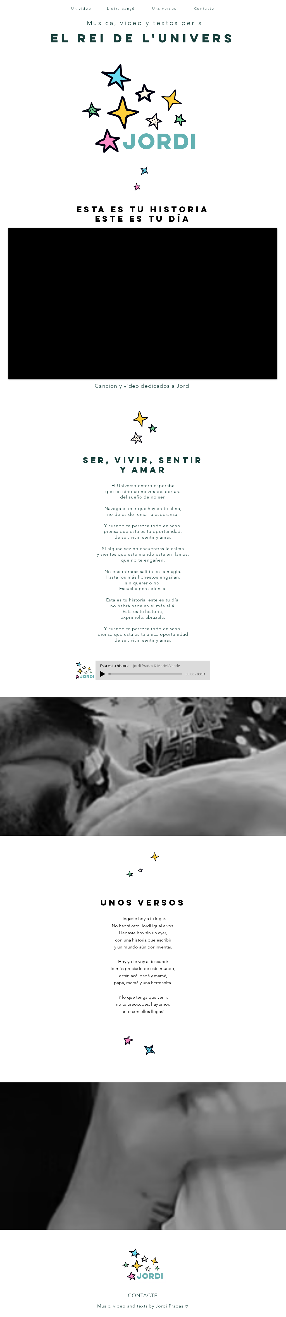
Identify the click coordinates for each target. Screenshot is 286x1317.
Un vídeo (81, 8)
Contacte (204, 8)
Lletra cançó (121, 8)
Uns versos (164, 8)
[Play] (102, 674)
